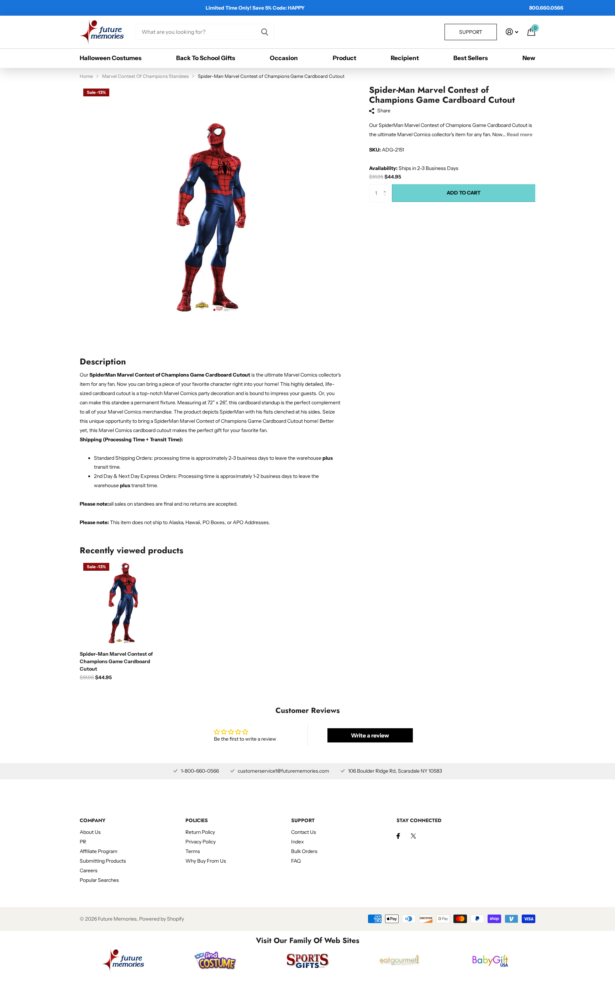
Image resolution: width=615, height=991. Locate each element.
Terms (192, 851)
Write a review (370, 735)
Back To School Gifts (205, 58)
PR (83, 841)
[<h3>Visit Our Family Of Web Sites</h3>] (123, 960)
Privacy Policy (200, 841)
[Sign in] (512, 32)
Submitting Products (103, 861)
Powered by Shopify (161, 919)
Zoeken (264, 32)
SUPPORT (303, 820)
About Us (90, 832)
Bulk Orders (304, 851)
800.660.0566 (546, 8)
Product (344, 58)
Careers (89, 870)
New (528, 58)
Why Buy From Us (205, 861)
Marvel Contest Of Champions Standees (145, 76)
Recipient (405, 58)
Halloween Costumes (111, 58)
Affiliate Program (98, 851)
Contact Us (303, 832)
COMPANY (92, 820)
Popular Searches (99, 880)
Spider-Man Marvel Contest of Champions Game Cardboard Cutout (116, 661)
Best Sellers (470, 58)
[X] (413, 835)
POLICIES (196, 820)
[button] (386, 187)
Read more (519, 134)
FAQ (296, 861)
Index (297, 841)
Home (86, 76)
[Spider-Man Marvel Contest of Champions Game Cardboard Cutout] (123, 602)
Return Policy (200, 832)
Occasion (284, 58)
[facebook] (398, 836)
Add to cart (463, 193)
